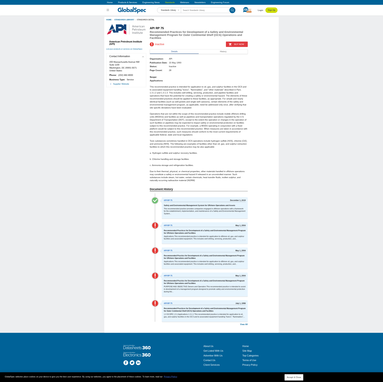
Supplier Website (121, 84)
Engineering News (151, 2)
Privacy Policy (249, 365)
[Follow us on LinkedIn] (138, 363)
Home (110, 2)
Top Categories (250, 355)
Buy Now (239, 44)
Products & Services (127, 2)
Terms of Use (249, 360)
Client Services (211, 365)
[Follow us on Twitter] (132, 363)
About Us (208, 346)
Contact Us (209, 360)
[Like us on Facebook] (125, 363)
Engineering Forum (220, 2)
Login (260, 10)
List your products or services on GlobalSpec (124, 49)
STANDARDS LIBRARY (124, 20)
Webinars (184, 2)
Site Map (247, 351)
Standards (170, 2)
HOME (109, 20)
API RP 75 (168, 200)
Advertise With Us (212, 355)
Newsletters (200, 2)
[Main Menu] (108, 10)
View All (244, 324)
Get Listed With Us (213, 351)
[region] (191, 377)
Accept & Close (294, 377)
